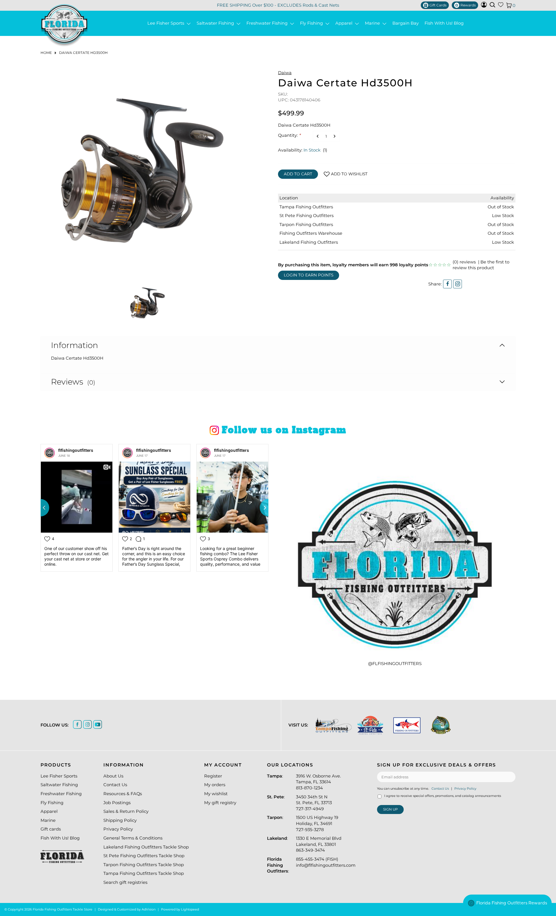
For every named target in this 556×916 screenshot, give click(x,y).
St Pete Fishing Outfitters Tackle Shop (143, 855)
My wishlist (216, 793)
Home (46, 52)
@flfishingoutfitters (395, 663)
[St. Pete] (370, 725)
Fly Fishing (312, 23)
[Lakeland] (440, 725)
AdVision (149, 909)
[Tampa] (333, 725)
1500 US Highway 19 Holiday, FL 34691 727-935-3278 (317, 823)
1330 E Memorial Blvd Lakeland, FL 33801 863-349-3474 (318, 844)
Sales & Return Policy (126, 811)
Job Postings (117, 802)
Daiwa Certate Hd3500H (83, 52)
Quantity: (289, 135)
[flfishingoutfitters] (49, 453)
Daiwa (285, 72)
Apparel (345, 23)
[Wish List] (500, 5)
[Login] (484, 6)
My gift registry (220, 802)
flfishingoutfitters (75, 450)
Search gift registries (125, 882)
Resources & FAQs (122, 793)
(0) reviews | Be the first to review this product (481, 265)
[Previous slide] (40, 507)
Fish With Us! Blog (444, 23)
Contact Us (115, 784)
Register (213, 776)
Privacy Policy (118, 829)
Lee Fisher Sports (166, 23)
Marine (373, 23)
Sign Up (390, 809)
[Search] (492, 5)
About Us (113, 776)
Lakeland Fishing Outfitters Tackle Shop (146, 847)
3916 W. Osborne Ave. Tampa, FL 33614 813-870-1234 (318, 782)
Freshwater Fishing (268, 23)
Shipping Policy (120, 820)
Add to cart (298, 174)
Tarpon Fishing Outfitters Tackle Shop (143, 864)
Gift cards (51, 829)
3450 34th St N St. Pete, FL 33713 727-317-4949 (314, 802)
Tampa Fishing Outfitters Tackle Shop (143, 873)
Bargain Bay (405, 23)
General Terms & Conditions (132, 838)
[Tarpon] (407, 725)
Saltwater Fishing (216, 23)
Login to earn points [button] (308, 275)
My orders (214, 784)
